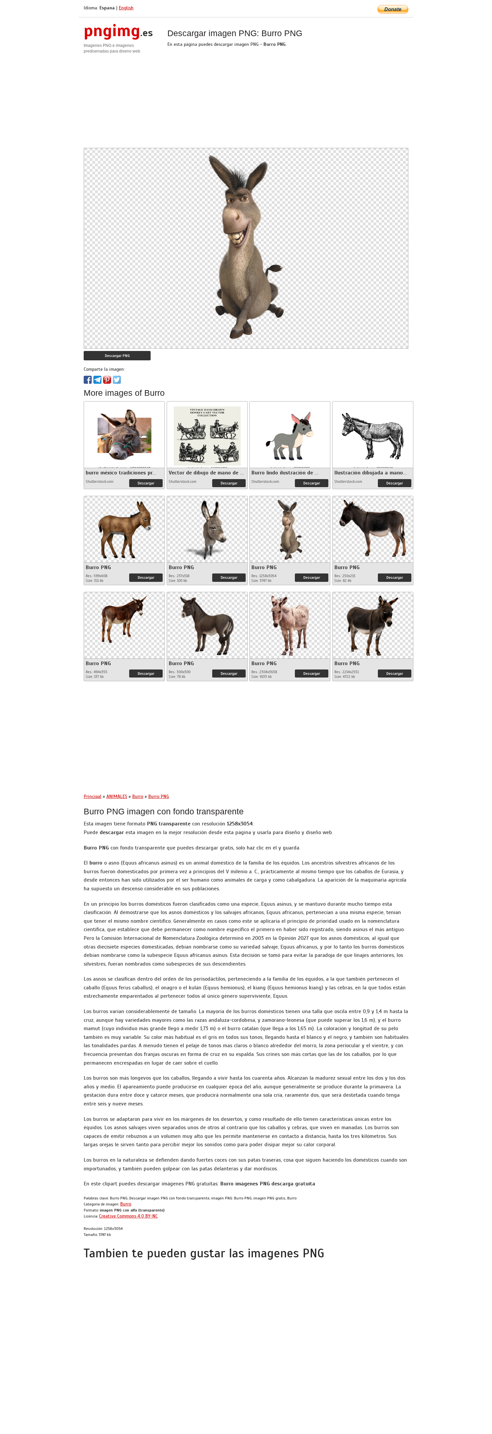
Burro (125, 1204)
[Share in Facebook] (88, 380)
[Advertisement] (246, 101)
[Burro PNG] (124, 528)
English (126, 8)
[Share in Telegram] (97, 380)
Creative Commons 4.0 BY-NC (128, 1216)
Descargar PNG (117, 355)
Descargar (146, 483)
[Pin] (107, 380)
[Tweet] (117, 380)
